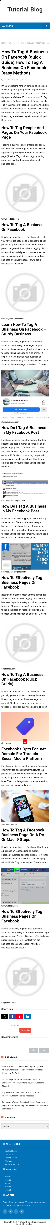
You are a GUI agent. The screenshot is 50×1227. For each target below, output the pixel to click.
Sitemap (8, 1161)
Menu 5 (8, 1190)
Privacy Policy (11, 1158)
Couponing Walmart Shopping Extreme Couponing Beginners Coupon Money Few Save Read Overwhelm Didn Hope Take (25, 1105)
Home (4, 43)
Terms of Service (12, 1164)
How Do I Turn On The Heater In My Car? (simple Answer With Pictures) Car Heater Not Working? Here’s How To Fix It (22, 1069)
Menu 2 (8, 1180)
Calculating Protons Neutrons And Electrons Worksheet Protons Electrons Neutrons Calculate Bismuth (23, 1082)
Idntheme (30, 1224)
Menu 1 (8, 1176)
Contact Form (11, 1151)
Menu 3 (8, 1183)
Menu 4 (8, 1186)
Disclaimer (9, 1154)
